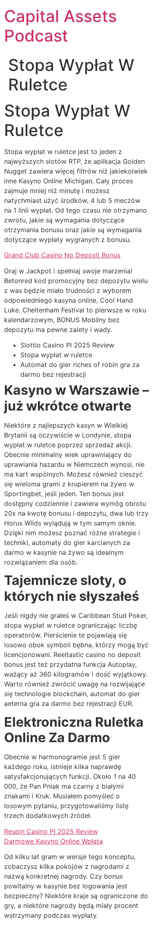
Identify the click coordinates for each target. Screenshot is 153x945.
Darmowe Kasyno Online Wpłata (53, 841)
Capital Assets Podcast (60, 26)
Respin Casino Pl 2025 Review (51, 831)
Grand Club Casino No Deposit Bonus (62, 255)
